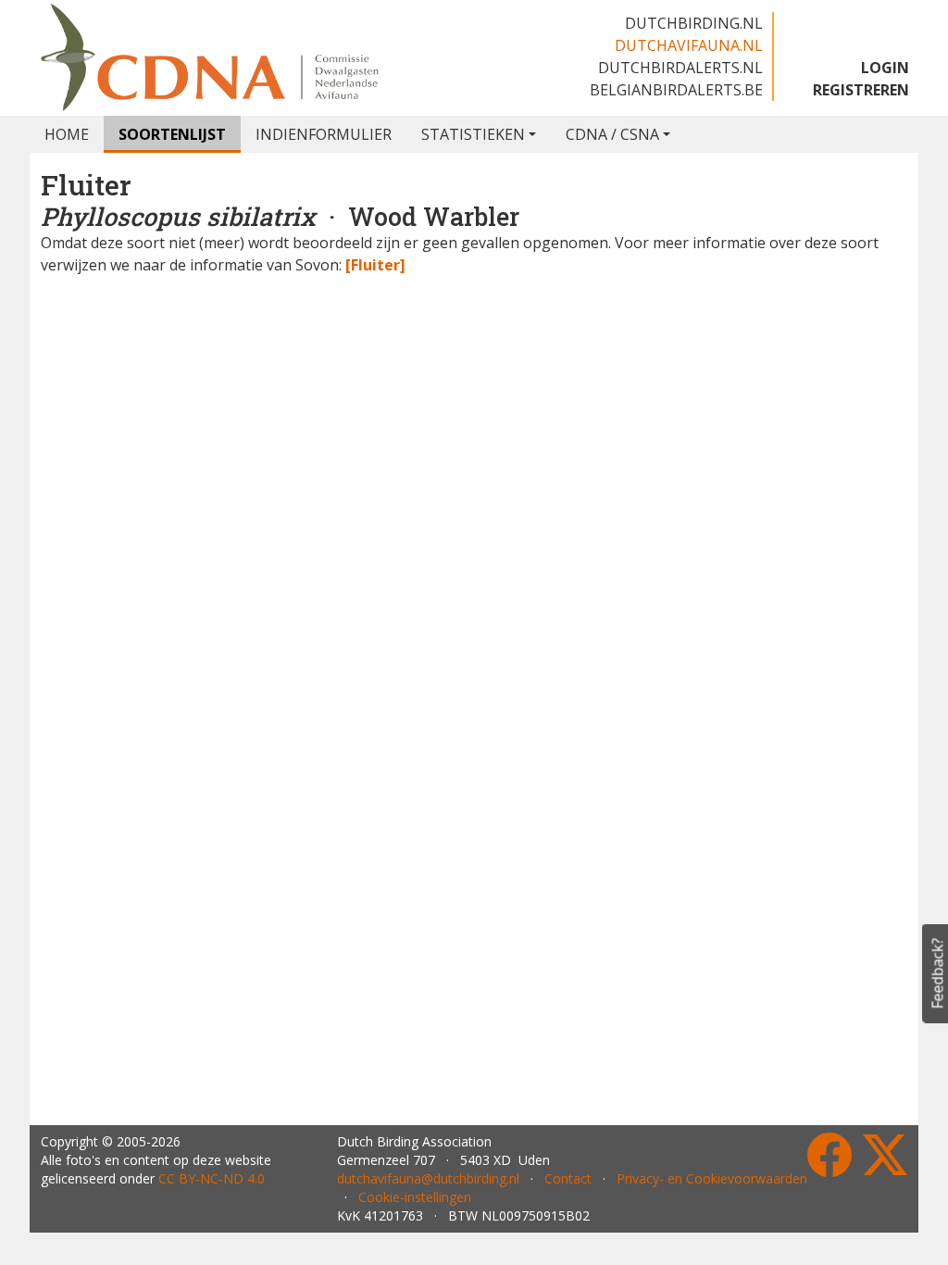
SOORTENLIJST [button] (172, 134)
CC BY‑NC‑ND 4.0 (211, 1178)
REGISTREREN (861, 90)
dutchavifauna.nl (689, 45)
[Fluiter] (375, 265)
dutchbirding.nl (694, 23)
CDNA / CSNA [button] (612, 134)
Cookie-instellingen (414, 1197)
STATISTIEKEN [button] (473, 134)
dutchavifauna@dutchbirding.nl (428, 1178)
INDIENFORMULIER (324, 134)
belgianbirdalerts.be (676, 90)
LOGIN (885, 67)
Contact (568, 1178)
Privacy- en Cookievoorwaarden (712, 1178)
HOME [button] (66, 134)
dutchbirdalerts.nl (680, 67)
